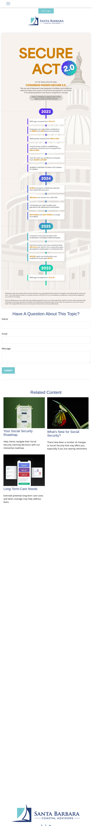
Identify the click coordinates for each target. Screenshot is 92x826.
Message (6, 348)
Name (5, 319)
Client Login (46, 11)
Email (4, 333)
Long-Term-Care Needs (20, 489)
